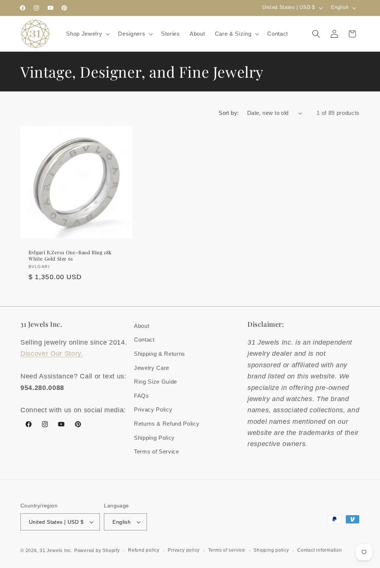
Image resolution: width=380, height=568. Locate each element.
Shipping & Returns (159, 354)
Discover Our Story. (51, 353)
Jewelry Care (151, 368)
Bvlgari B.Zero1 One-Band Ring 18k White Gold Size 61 (70, 255)
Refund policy (144, 550)
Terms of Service (156, 451)
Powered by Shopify (97, 550)
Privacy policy (184, 550)
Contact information (319, 550)
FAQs (141, 396)
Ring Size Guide (155, 381)
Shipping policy (271, 550)
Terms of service (226, 550)
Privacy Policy (153, 409)
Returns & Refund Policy (166, 423)
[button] (87, 33)
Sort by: (229, 113)
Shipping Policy (154, 438)
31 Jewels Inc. (56, 550)
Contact (144, 339)
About (141, 326)
